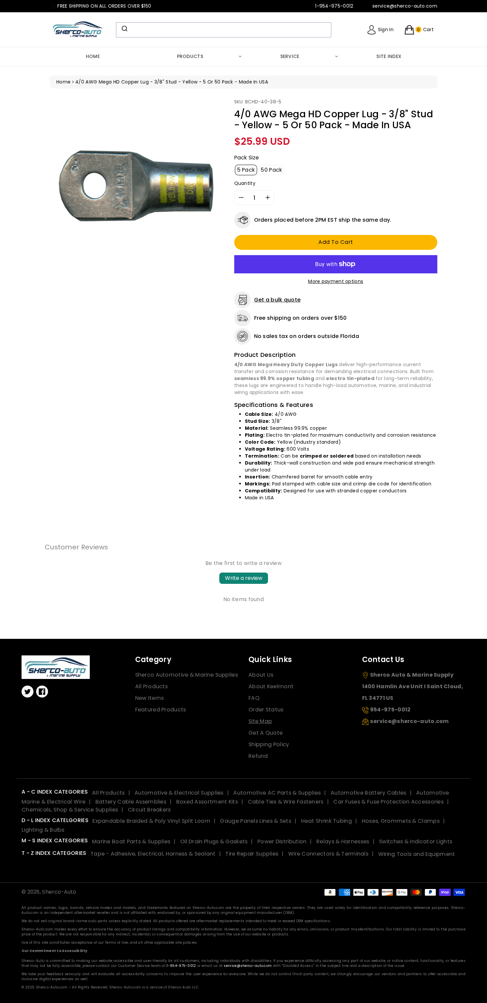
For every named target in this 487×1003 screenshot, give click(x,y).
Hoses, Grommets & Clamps (401, 821)
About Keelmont (271, 686)
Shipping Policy (268, 744)
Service (289, 56)
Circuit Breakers (149, 809)
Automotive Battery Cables (368, 793)
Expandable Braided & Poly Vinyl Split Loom (151, 821)
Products (190, 56)
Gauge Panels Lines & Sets (255, 821)
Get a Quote (265, 733)
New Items (149, 698)
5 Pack (246, 170)
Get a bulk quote (277, 300)
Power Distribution (281, 841)
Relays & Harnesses (342, 841)
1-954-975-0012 (181, 965)
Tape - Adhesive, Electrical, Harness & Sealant (153, 854)
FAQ (253, 698)
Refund (258, 756)
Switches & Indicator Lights (415, 841)
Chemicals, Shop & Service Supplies (70, 809)
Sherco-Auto (59, 891)
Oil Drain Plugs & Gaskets (214, 841)
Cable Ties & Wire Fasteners (286, 802)
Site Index (388, 56)
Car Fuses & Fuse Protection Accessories (388, 802)
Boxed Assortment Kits (207, 802)
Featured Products (160, 709)
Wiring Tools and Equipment (416, 854)
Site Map (260, 721)
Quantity (244, 183)
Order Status (266, 709)
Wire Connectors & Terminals (328, 854)
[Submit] (124, 28)
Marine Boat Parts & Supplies (131, 841)
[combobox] (223, 29)
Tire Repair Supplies (251, 854)
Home (93, 56)
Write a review (243, 578)
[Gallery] (137, 185)
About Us (260, 675)
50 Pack (271, 170)
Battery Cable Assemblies (130, 802)
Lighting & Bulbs (43, 830)
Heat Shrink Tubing (326, 821)
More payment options (335, 281)
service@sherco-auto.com (248, 965)
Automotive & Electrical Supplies (179, 793)
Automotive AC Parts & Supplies (277, 793)
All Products (151, 686)
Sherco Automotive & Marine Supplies (186, 675)
